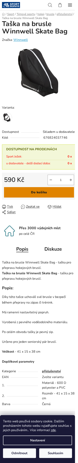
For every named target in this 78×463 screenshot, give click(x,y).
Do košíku (39, 192)
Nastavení (37, 440)
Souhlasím (55, 453)
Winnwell (20, 40)
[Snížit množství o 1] (51, 180)
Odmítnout (19, 453)
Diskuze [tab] (53, 249)
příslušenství (51, 371)
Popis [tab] (22, 249)
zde (53, 430)
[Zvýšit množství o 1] (71, 180)
